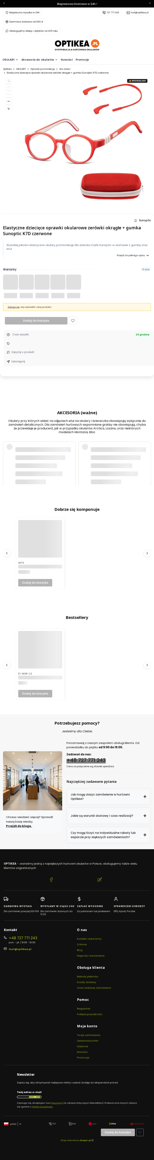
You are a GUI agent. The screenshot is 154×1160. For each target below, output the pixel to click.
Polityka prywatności (89, 1014)
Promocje (83, 1057)
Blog (79, 950)
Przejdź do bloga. (19, 826)
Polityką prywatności (42, 1106)
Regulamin (83, 1008)
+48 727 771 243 (86, 760)
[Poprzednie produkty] (7, 553)
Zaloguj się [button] (14, 307)
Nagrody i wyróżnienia (90, 956)
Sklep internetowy (76, 1140)
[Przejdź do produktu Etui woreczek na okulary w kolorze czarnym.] (40, 653)
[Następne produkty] (147, 553)
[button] (73, 321)
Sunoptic (145, 220)
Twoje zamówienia (88, 1035)
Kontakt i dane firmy (89, 939)
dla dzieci (64, 69)
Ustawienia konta (87, 1041)
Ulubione (82, 1046)
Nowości (82, 1052)
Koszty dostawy (86, 982)
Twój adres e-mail (29, 1092)
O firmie (82, 944)
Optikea (7, 69)
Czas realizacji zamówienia (94, 988)
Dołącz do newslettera (34, 1097)
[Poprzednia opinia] (7, 441)
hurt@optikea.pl (140, 12)
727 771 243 (112, 12)
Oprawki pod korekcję (42, 69)
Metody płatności (87, 976)
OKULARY (21, 69)
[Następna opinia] (147, 441)
